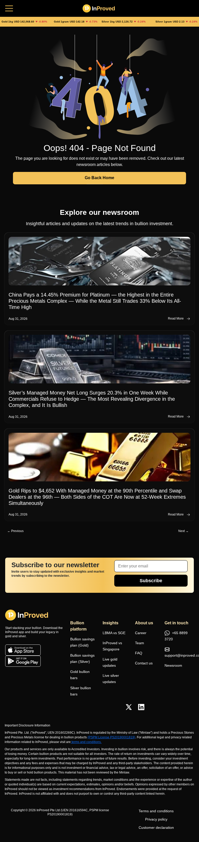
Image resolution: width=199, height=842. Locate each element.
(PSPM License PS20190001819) (111, 737)
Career (140, 633)
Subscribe (151, 580)
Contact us (144, 663)
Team (139, 643)
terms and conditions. (87, 742)
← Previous (15, 531)
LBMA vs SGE (114, 633)
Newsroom (173, 665)
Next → (183, 531)
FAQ (138, 653)
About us (144, 623)
